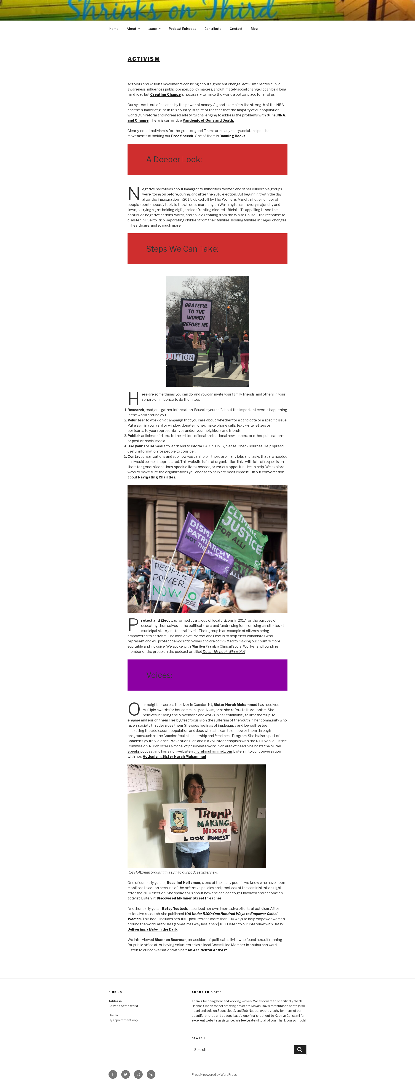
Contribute (213, 28)
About (131, 28)
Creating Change (165, 94)
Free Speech (182, 136)
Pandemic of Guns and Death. (208, 120)
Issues (153, 28)
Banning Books (232, 136)
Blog (254, 28)
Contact (236, 28)
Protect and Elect (207, 636)
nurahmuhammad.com (213, 751)
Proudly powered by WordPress (214, 1074)
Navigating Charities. (157, 477)
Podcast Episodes (182, 28)
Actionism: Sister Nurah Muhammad (174, 757)
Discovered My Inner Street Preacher (189, 898)
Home (113, 28)
